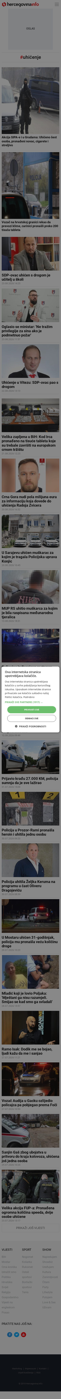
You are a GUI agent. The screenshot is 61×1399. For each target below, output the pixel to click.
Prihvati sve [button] (31, 709)
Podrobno (28, 697)
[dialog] (30, 700)
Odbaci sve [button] (31, 718)
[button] (30, 702)
